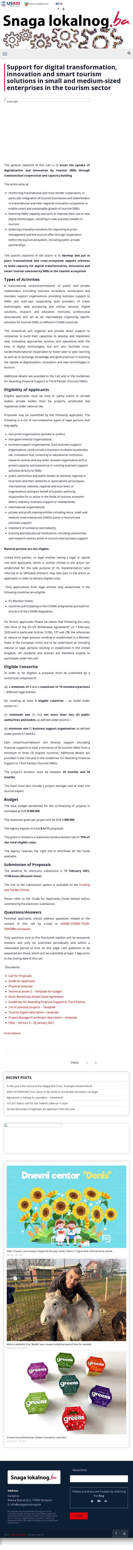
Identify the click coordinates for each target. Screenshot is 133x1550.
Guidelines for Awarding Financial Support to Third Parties (46, 1002)
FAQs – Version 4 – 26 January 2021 (31, 1023)
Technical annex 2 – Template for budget (35, 991)
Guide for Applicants (21, 981)
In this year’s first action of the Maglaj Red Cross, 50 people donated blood (49, 1086)
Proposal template (20, 986)
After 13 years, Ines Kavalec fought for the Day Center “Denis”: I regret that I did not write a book (59, 1251)
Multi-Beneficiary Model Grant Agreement (35, 997)
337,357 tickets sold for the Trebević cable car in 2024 (37, 1103)
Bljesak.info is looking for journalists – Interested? (35, 1097)
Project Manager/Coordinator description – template (42, 1017)
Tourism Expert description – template (33, 1012)
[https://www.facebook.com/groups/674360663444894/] (116, 1533)
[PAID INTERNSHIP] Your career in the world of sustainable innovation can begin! (52, 1091)
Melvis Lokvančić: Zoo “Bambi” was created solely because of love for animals (49, 1344)
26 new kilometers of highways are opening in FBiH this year (41, 1109)
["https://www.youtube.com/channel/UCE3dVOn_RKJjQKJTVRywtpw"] (124, 1533)
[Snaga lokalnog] (66, 17)
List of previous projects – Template (31, 1007)
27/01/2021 (12, 101)
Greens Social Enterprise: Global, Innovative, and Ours (36, 1437)
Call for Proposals (20, 976)
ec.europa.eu (12, 1033)
